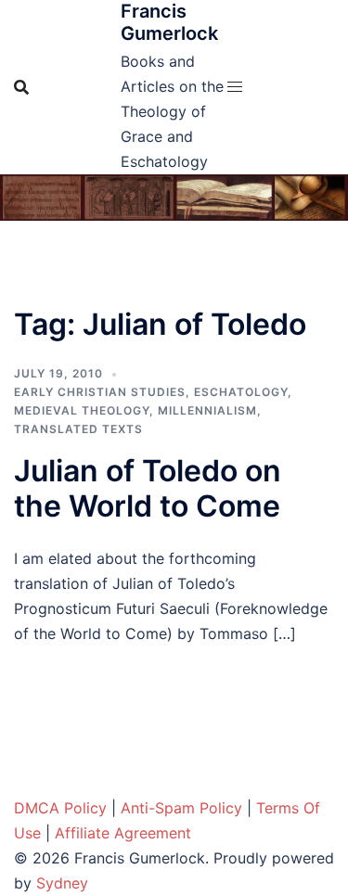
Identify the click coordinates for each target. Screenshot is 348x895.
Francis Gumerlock (169, 22)
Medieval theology (81, 410)
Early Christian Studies (100, 392)
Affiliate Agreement (123, 833)
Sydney (62, 883)
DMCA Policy (60, 808)
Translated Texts (78, 429)
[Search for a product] (21, 87)
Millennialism (207, 410)
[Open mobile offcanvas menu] (234, 86)
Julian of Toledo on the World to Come (147, 488)
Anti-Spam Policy (181, 808)
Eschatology (241, 392)
